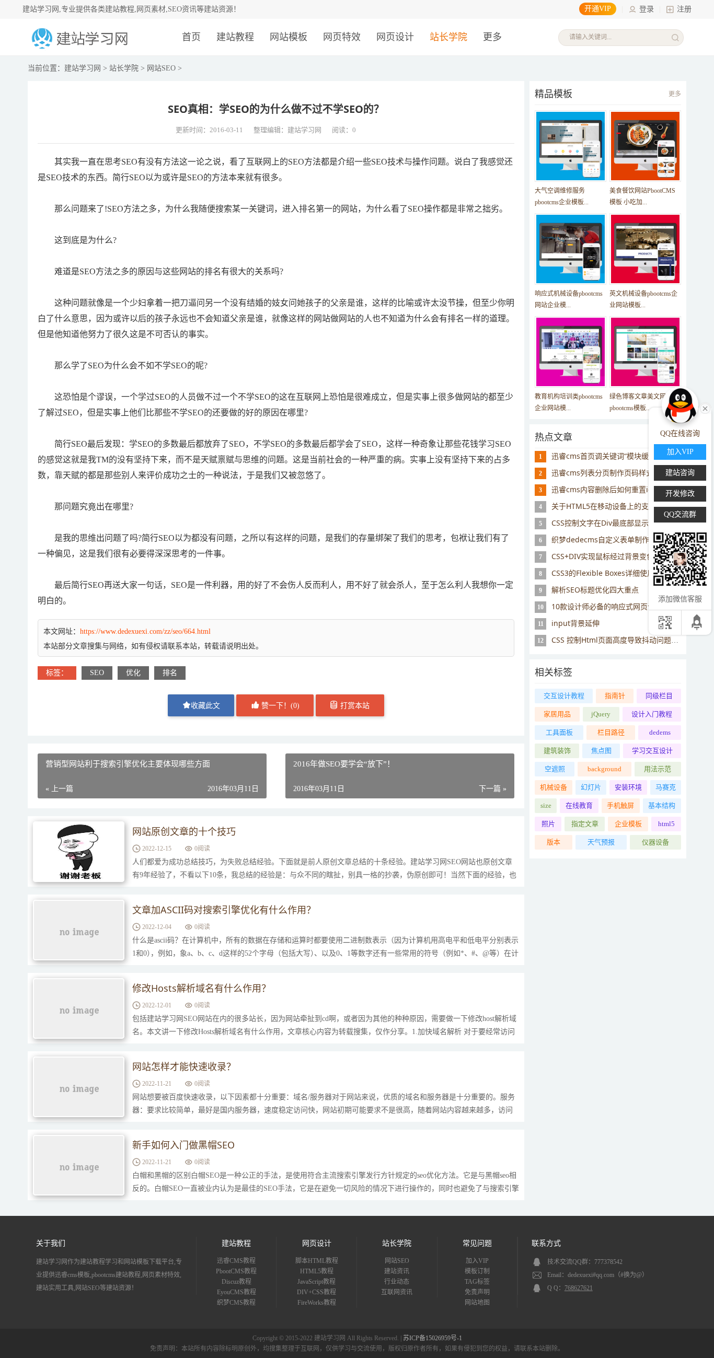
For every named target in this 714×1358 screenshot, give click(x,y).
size (545, 805)
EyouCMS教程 (236, 1292)
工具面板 (559, 732)
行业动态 (396, 1281)
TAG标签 (477, 1281)
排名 (170, 673)
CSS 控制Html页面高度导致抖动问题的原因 (622, 640)
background (604, 769)
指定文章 (584, 824)
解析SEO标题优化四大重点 (595, 590)
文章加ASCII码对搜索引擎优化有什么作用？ (224, 909)
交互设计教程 (564, 696)
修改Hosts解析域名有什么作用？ (201, 988)
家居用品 (557, 714)
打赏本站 (354, 706)
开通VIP (597, 9)
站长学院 (448, 37)
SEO (97, 673)
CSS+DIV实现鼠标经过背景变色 (602, 556)
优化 (133, 673)
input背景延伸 (575, 623)
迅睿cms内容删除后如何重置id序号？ (613, 489)
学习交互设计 (652, 751)
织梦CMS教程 (236, 1302)
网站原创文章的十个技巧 (184, 831)
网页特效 (342, 37)
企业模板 (628, 824)
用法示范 (657, 769)
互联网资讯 (396, 1292)
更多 (675, 94)
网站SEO (161, 68)
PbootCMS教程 (236, 1271)
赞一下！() (279, 706)
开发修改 (680, 493)
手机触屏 (620, 805)
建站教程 (235, 37)
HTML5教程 (316, 1271)
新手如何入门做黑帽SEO (183, 1145)
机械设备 (553, 787)
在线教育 (579, 805)
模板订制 (477, 1271)
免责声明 (477, 1292)
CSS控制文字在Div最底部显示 (600, 523)
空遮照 (555, 769)
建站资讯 (396, 1271)
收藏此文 (205, 706)
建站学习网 (82, 68)
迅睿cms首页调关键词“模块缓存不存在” (616, 456)
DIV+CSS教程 (316, 1292)
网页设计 (395, 37)
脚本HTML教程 (316, 1260)
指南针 (615, 696)
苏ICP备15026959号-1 (432, 1338)
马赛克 (665, 787)
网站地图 (477, 1302)
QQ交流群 (680, 514)
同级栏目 (659, 696)
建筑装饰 (557, 751)
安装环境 (628, 787)
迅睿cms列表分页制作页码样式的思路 (613, 473)
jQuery (601, 714)
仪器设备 (655, 842)
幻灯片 (591, 787)
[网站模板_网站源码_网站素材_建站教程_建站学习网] (81, 48)
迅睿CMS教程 (236, 1260)
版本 (553, 842)
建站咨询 (680, 473)
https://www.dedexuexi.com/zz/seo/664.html (145, 631)
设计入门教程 (651, 714)
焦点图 (601, 751)
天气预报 (601, 842)
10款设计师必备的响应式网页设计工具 (614, 606)
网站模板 (288, 37)
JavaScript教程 (316, 1281)
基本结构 (661, 805)
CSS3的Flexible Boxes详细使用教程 (610, 573)
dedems (660, 732)
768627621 (579, 1288)
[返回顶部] (697, 622)
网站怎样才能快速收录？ (184, 1066)
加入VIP (477, 1260)
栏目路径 (611, 732)
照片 (548, 824)
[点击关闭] (705, 407)
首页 (191, 37)
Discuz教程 (236, 1281)
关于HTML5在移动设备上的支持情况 (611, 506)
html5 (666, 824)
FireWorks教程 (316, 1302)
